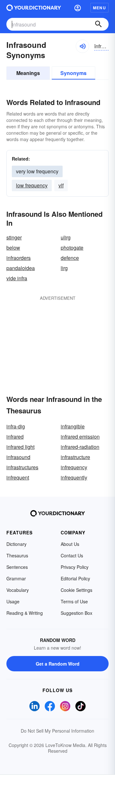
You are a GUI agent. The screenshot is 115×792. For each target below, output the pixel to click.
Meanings (28, 73)
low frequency (32, 185)
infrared (15, 436)
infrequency (74, 467)
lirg (64, 268)
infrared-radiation (80, 446)
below (13, 247)
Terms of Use (74, 601)
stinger (14, 237)
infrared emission (80, 436)
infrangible (73, 426)
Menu (99, 8)
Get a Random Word (58, 663)
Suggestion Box (76, 613)
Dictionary (16, 544)
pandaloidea (20, 268)
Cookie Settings (76, 590)
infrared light (20, 446)
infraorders (18, 257)
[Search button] (98, 24)
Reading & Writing (24, 613)
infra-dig (15, 426)
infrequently (74, 477)
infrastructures (22, 467)
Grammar (16, 578)
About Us (70, 544)
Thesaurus (17, 555)
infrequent (17, 477)
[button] (77, 7)
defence (70, 257)
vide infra (16, 278)
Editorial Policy (75, 578)
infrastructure (75, 457)
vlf (61, 185)
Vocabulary (17, 590)
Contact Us (72, 555)
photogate (72, 247)
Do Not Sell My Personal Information (57, 731)
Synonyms (73, 73)
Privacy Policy (74, 567)
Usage (12, 601)
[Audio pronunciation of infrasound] (82, 46)
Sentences (17, 567)
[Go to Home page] (33, 7)
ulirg (66, 237)
